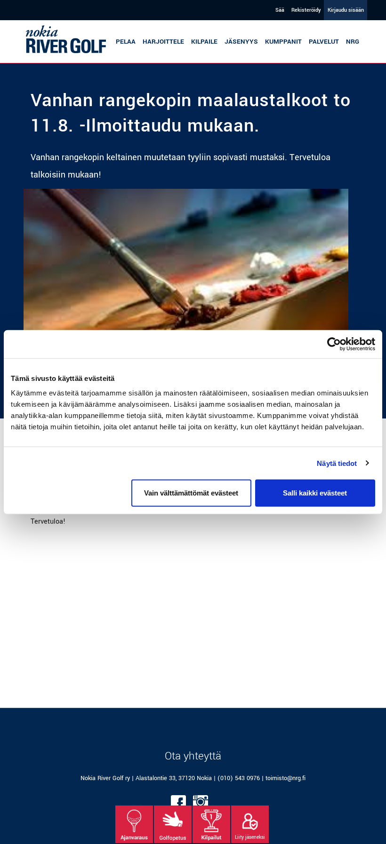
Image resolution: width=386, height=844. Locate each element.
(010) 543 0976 (238, 778)
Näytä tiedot (337, 463)
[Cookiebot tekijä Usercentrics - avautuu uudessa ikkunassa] (334, 344)
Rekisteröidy (306, 10)
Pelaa (126, 41)
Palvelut (324, 41)
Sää (279, 10)
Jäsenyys (241, 41)
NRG (352, 41)
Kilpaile (204, 41)
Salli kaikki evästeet (315, 493)
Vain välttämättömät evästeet (191, 493)
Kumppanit (283, 41)
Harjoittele (163, 41)
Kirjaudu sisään (346, 10)
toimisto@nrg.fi (285, 778)
